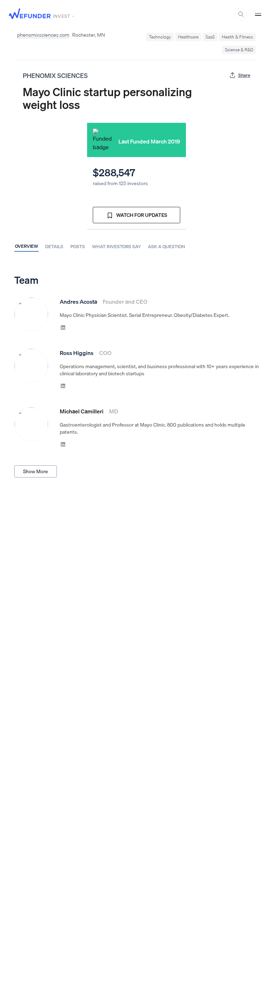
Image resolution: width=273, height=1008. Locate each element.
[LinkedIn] (63, 327)
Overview (26, 246)
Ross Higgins (76, 352)
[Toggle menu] (258, 14)
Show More (35, 471)
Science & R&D (239, 49)
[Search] (241, 14)
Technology (160, 36)
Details (54, 246)
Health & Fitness (237, 36)
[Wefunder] (30, 14)
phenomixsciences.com (43, 35)
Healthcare (188, 36)
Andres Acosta (78, 301)
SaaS (210, 36)
